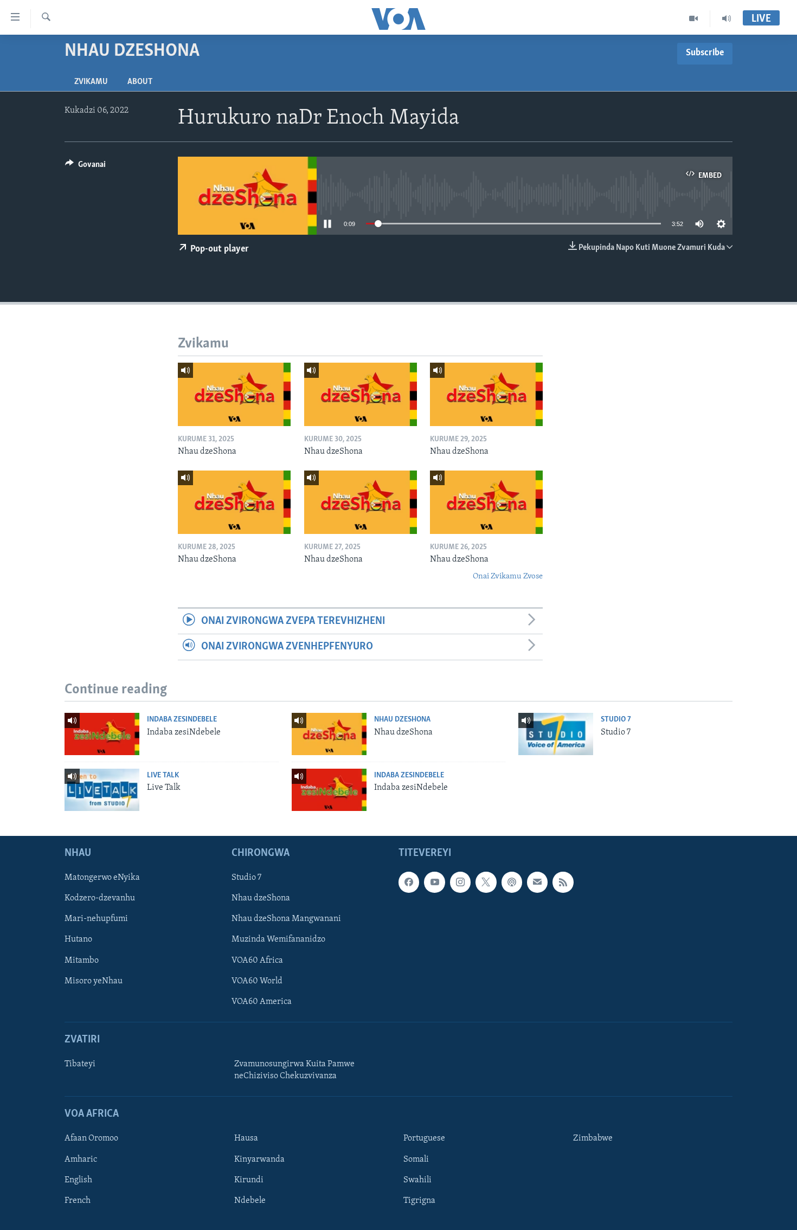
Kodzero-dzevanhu (100, 898)
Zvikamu (91, 82)
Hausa (246, 1138)
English (78, 1179)
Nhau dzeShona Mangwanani (286, 919)
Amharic (81, 1159)
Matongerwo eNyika (102, 877)
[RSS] (562, 882)
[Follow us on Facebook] (408, 882)
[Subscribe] (537, 882)
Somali (416, 1159)
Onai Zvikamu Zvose (508, 576)
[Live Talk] (102, 790)
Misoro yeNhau (94, 980)
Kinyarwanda (259, 1159)
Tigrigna (419, 1200)
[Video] (693, 18)
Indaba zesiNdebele (182, 720)
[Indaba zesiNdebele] (102, 734)
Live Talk (163, 775)
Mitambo (82, 960)
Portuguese (424, 1138)
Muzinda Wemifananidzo (278, 939)
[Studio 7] (555, 734)
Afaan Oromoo (91, 1138)
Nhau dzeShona (402, 720)
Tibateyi (80, 1064)
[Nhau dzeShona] (234, 394)
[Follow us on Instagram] (460, 882)
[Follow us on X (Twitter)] (485, 882)
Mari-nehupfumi (96, 919)
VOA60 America (262, 1001)
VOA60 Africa (257, 960)
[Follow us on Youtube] (434, 882)
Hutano (78, 939)
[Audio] (726, 18)
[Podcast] (512, 882)
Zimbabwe (593, 1138)
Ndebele (250, 1200)
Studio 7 (616, 720)
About (139, 82)
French (78, 1200)
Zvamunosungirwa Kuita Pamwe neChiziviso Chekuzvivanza (294, 1070)
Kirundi (248, 1179)
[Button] (85, 167)
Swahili (417, 1179)
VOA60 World (257, 980)
